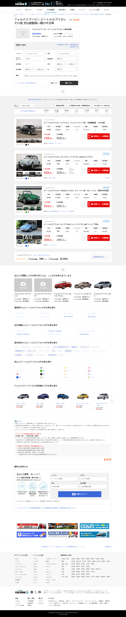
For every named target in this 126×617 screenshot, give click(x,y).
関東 (63, 561)
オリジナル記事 (94, 10)
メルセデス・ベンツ (51, 558)
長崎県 (83, 576)
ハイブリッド (18, 569)
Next (112, 400)
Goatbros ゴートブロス (55, 143)
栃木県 (98, 561)
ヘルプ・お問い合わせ (54, 605)
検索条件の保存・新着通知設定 (68, 44)
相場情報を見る (98, 257)
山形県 (97, 558)
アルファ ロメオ (51, 580)
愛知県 (73, 566)
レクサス (36, 561)
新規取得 (100, 2)
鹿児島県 (102, 576)
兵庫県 (78, 569)
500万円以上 (92, 316)
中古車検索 (50, 10)
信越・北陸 (65, 564)
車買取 (72, 10)
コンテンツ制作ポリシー (55, 603)
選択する (60, 69)
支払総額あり (18, 355)
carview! (16, 14)
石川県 (87, 564)
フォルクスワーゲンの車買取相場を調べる (30, 508)
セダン (17, 558)
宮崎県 (97, 576)
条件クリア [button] (54, 83)
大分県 (92, 576)
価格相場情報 (36, 33)
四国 (63, 574)
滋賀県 (87, 569)
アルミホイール (85, 347)
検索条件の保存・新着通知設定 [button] (80, 105)
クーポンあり (29, 355)
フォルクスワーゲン (24, 255)
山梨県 (108, 561)
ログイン (95, 2)
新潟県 (73, 564)
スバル (35, 574)
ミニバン (17, 561)
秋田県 (92, 558)
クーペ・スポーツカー (21, 574)
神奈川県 (78, 561)
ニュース (82, 10)
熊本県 (87, 576)
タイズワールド (53, 245)
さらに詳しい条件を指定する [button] (27, 83)
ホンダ (35, 566)
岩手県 (83, 558)
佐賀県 (78, 576)
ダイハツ (36, 580)
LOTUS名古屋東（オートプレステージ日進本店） (62, 211)
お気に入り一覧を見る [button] (103, 105)
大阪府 (73, 569)
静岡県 (83, 566)
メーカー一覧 (30, 14)
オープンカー (18, 577)
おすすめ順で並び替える (27, 111)
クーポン (107, 177)
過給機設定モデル (20, 351)
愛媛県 (83, 574)
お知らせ (68, 601)
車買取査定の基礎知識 (51, 508)
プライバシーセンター (91, 601)
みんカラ (41, 603)
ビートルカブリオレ (42, 255)
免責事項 (107, 601)
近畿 (63, 569)
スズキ (35, 577)
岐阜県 (78, 566)
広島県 (87, 571)
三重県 (87, 566)
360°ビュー (28, 10)
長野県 (78, 564)
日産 (35, 564)
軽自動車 (17, 580)
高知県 (87, 574)
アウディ (48, 566)
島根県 (78, 571)
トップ (18, 10)
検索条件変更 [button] (60, 105)
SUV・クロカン (19, 572)
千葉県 (89, 561)
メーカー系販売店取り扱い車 (60, 347)
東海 (63, 566)
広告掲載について (83, 603)
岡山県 (83, 571)
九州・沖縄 (65, 576)
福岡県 (73, 576)
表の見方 (19, 421)
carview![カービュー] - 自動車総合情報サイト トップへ (70, 546)
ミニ (47, 569)
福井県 (92, 564)
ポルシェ (48, 572)
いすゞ (35, 582)
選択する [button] (60, 58)
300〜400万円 (68, 316)
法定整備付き (68, 351)
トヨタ (35, 558)
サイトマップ (72, 603)
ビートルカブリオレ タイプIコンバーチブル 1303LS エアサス (68, 157)
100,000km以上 (84, 334)
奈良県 (92, 569)
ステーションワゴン (20, 566)
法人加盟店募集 (93, 603)
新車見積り (62, 10)
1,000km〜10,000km (22, 334)
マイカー (107, 10)
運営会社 (61, 601)
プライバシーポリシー (78, 601)
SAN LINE (52, 178)
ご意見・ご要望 (103, 603)
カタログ (40, 10)
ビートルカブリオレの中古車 (72, 14)
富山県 (83, 564)
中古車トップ (23, 14)
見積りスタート (81, 494)
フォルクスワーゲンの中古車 (57, 14)
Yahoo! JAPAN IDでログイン (36, 99)
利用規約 (101, 601)
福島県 (102, 558)
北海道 (73, 558)
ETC (54, 351)
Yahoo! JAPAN (108, 2)
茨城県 (93, 561)
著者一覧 (65, 603)
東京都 (73, 561)
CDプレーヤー (32, 351)
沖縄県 (108, 576)
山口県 (92, 571)
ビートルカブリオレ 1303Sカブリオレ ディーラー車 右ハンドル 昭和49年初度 (76, 191)
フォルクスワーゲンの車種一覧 (42, 14)
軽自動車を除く (52, 355)
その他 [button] (27, 58)
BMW (47, 561)
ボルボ (48, 582)
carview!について (53, 601)
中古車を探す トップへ (47, 546)
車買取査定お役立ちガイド (68, 508)
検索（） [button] (69, 83)
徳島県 (73, 574)
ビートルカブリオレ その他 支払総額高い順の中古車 (92, 14)
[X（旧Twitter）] (35, 592)
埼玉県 (84, 561)
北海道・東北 (65, 558)
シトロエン (49, 577)
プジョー (48, 574)
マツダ (35, 572)
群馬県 (103, 561)
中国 (63, 571)
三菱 (35, 569)
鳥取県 (73, 571)
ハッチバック (18, 564)
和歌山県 (98, 569)
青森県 (78, 558)
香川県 (78, 574)
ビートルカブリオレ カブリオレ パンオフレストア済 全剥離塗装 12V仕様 (74, 123)
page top (107, 546)
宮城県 (87, 558)
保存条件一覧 (74, 47)
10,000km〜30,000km (55, 331)
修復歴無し (74, 347)
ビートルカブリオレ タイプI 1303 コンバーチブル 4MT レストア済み (71, 224)
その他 (17, 582)
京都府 (83, 569)
